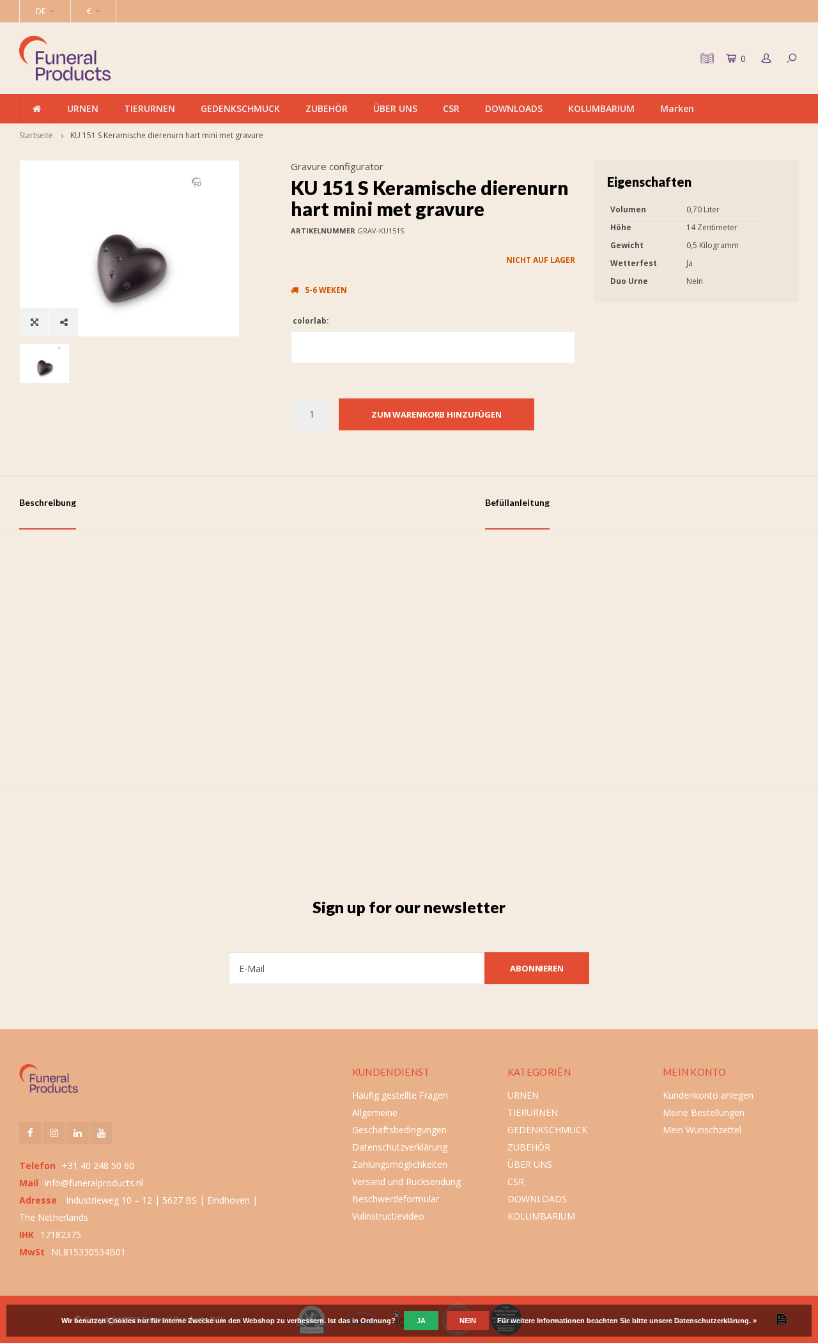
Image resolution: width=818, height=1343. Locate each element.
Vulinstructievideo (388, 1216)
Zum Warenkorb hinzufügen (436, 414)
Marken (677, 108)
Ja (421, 1320)
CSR (451, 108)
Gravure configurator (337, 166)
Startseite (36, 135)
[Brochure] (705, 58)
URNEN (82, 108)
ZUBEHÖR (326, 108)
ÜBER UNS (395, 108)
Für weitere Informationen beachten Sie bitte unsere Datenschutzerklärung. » (627, 1320)
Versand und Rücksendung (406, 1181)
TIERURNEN (149, 108)
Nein (467, 1320)
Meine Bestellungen (704, 1112)
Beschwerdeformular (395, 1199)
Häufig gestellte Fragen (400, 1095)
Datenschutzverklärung (399, 1147)
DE (41, 11)
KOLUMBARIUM (601, 108)
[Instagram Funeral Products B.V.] (54, 1133)
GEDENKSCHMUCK (240, 108)
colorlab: (310, 320)
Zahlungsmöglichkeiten (399, 1164)
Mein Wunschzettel (702, 1130)
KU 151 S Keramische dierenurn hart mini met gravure (166, 135)
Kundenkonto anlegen (708, 1095)
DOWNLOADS (514, 108)
